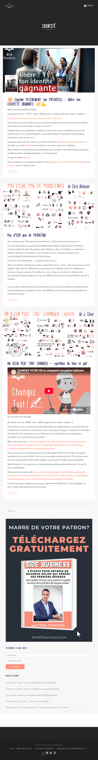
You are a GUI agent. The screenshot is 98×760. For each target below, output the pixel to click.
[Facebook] (43, 753)
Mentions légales (24, 748)
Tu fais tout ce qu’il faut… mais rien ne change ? (28, 701)
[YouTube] (54, 752)
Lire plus (13, 171)
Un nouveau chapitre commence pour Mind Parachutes (31, 695)
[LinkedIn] (50, 752)
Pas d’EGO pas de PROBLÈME (27, 234)
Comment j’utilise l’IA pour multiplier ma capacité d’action (33, 689)
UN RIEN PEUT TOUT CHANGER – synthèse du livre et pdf (47, 363)
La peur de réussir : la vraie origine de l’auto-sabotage (31, 683)
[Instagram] (46, 752)
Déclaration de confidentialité (70, 748)
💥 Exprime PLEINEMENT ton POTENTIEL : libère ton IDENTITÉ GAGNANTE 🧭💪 (44, 101)
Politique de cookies (44, 748)
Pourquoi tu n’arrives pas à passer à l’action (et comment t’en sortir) (37, 708)
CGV (11, 748)
